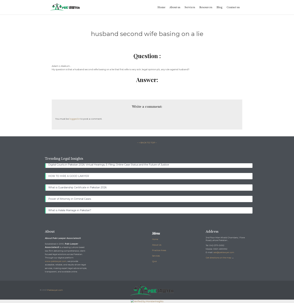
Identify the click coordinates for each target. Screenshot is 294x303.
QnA (154, 261)
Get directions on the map (218, 257)
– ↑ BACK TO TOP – (147, 142)
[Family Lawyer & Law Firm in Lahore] (65, 7)
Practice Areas (159, 250)
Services (156, 255)
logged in (74, 118)
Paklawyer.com (55, 290)
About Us (156, 245)
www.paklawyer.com (55, 261)
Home (155, 239)
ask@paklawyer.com (223, 252)
